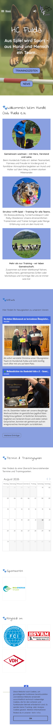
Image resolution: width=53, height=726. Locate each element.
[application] (26, 515)
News (26, 83)
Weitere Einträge (11, 435)
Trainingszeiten (27, 70)
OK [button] (30, 718)
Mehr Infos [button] (36, 712)
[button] (47, 479)
